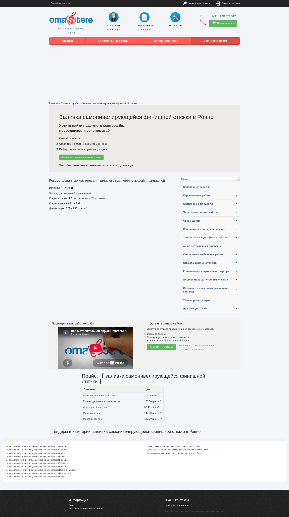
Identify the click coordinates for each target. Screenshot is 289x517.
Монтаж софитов (92, 418)
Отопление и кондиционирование (204, 229)
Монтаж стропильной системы (99, 395)
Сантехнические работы (198, 203)
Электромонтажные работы (200, 212)
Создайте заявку (225, 23)
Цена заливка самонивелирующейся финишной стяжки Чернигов (37, 466)
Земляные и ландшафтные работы (205, 237)
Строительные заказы (113, 40)
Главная (67, 40)
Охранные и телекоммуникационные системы (206, 290)
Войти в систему (230, 3)
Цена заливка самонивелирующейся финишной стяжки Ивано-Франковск (41, 470)
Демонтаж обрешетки (95, 407)
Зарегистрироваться (199, 3)
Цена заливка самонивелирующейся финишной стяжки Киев (35, 456)
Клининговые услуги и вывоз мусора (206, 271)
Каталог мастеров (166, 40)
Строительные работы (197, 195)
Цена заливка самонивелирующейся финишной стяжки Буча (35, 477)
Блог (71, 505)
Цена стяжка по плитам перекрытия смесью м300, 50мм (173, 446)
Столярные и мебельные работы (203, 254)
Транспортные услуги (196, 300)
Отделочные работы (196, 186)
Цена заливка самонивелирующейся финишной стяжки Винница (37, 460)
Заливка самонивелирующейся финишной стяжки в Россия (175, 453)
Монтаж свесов (91, 413)
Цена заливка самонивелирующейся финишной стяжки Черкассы (37, 463)
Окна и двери (191, 220)
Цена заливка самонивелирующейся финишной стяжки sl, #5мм (177, 450)
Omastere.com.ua (60, 3)
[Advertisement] (144, 70)
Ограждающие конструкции (200, 262)
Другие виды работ (195, 308)
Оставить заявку (161, 346)
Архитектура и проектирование (202, 246)
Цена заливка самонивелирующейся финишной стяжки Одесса (36, 446)
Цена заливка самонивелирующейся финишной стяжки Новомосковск (39, 473)
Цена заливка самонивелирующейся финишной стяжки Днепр (35, 453)
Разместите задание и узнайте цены (81, 157)
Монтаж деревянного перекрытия (101, 401)
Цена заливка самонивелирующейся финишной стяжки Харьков (36, 450)
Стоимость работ (215, 40)
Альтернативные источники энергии (205, 279)
